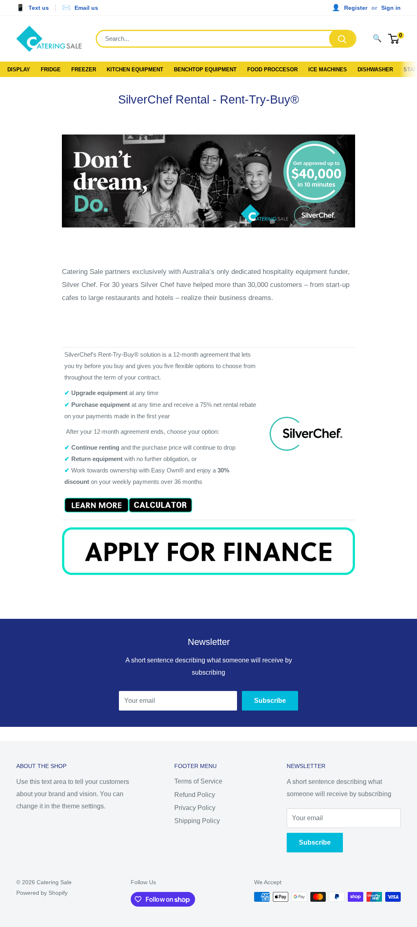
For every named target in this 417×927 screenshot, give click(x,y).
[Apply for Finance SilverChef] (208, 526)
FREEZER (83, 69)
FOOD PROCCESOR (272, 69)
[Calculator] (160, 497)
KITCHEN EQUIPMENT (135, 69)
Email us (86, 7)
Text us (39, 7)
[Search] (342, 39)
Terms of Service (198, 781)
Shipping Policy (197, 820)
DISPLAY (18, 69)
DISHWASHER (375, 69)
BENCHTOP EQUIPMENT (205, 69)
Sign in (391, 7)
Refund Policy (194, 794)
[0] (394, 39)
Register (355, 7)
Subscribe (270, 700)
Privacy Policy (194, 807)
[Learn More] (96, 497)
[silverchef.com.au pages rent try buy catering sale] (208, 130)
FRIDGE (51, 69)
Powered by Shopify (42, 892)
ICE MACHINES (327, 69)
